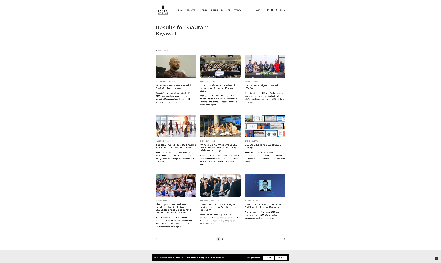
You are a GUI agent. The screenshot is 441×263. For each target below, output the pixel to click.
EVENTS (203, 10)
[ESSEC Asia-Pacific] (163, 10)
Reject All (268, 258)
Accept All (281, 258)
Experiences (217, 10)
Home (181, 10)
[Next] (282, 239)
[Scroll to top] (436, 258)
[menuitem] (181, 10)
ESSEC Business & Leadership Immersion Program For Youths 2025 (219, 88)
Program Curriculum (165, 81)
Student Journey (252, 200)
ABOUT (259, 10)
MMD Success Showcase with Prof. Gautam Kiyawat (174, 87)
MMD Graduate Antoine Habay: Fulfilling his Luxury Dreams (264, 205)
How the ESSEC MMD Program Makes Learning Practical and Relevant (218, 207)
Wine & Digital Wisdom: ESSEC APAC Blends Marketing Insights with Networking (220, 147)
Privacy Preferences (253, 258)
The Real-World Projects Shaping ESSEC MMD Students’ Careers (176, 146)
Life (228, 10)
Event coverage (207, 81)
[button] (268, 10)
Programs (192, 10)
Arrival (237, 10)
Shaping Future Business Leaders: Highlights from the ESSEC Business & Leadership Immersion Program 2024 (174, 208)
